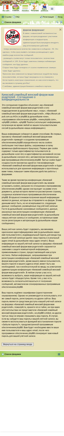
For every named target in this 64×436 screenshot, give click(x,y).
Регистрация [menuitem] (48, 17)
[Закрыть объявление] (60, 30)
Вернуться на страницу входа (17, 344)
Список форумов (13, 354)
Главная (15, 8)
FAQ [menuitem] (17, 17)
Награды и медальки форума (35, 8)
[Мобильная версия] (61, 22)
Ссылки (8, 17)
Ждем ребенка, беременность (44, 8)
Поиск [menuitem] (58, 22)
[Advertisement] (32, 393)
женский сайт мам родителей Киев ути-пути (6, 8)
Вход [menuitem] (60, 17)
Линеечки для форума (25, 8)
